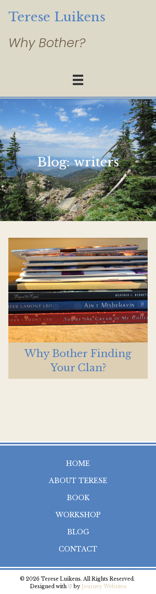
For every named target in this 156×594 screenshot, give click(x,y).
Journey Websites (104, 586)
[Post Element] (78, 308)
